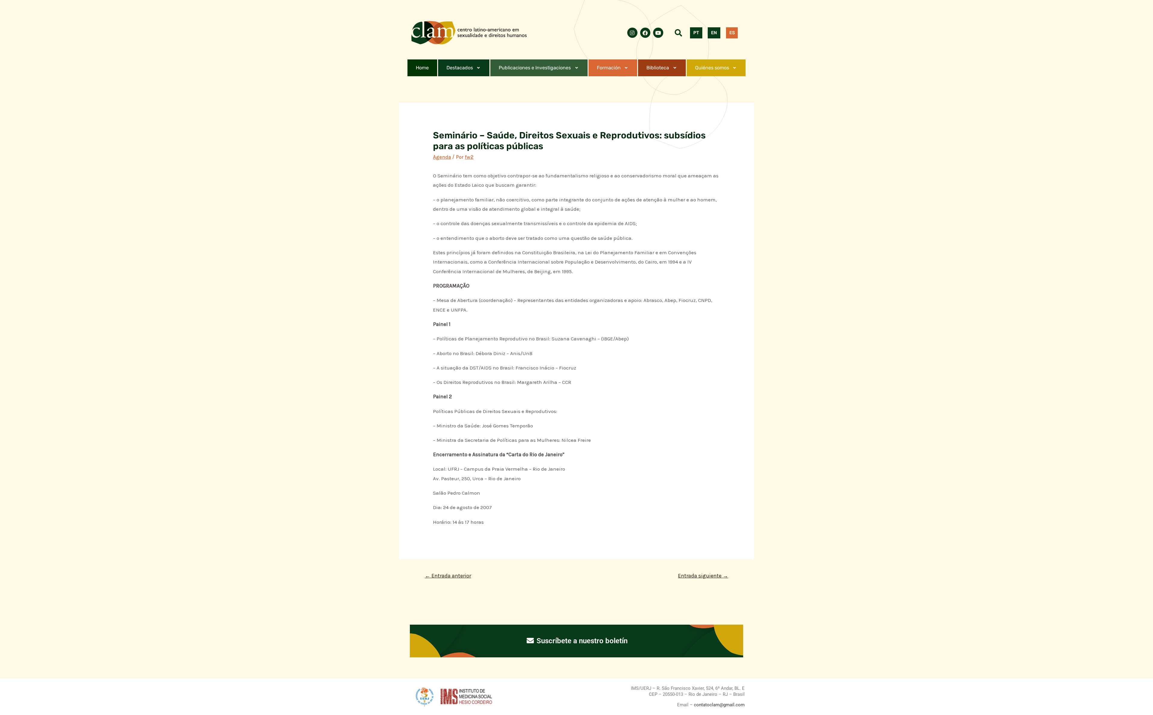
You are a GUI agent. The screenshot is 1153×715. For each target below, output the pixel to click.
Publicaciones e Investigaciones (535, 68)
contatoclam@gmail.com (719, 704)
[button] (464, 67)
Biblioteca (657, 68)
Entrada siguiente (703, 575)
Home (422, 68)
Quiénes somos (712, 68)
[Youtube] (658, 33)
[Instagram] (632, 33)
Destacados (459, 68)
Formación (609, 68)
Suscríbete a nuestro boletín (581, 641)
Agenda (442, 157)
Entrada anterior (448, 575)
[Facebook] (645, 33)
